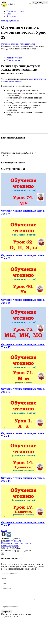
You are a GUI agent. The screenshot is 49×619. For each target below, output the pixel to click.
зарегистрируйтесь (37, 79)
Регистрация (7, 21)
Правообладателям (10, 545)
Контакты (11, 16)
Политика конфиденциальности (16, 543)
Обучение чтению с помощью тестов (18, 44)
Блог (9, 14)
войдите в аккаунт (13, 81)
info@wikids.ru (14, 541)
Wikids (4, 530)
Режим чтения (13, 60)
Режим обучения (14, 58)
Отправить (6, 612)
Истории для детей (15, 11)
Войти (16, 21)
